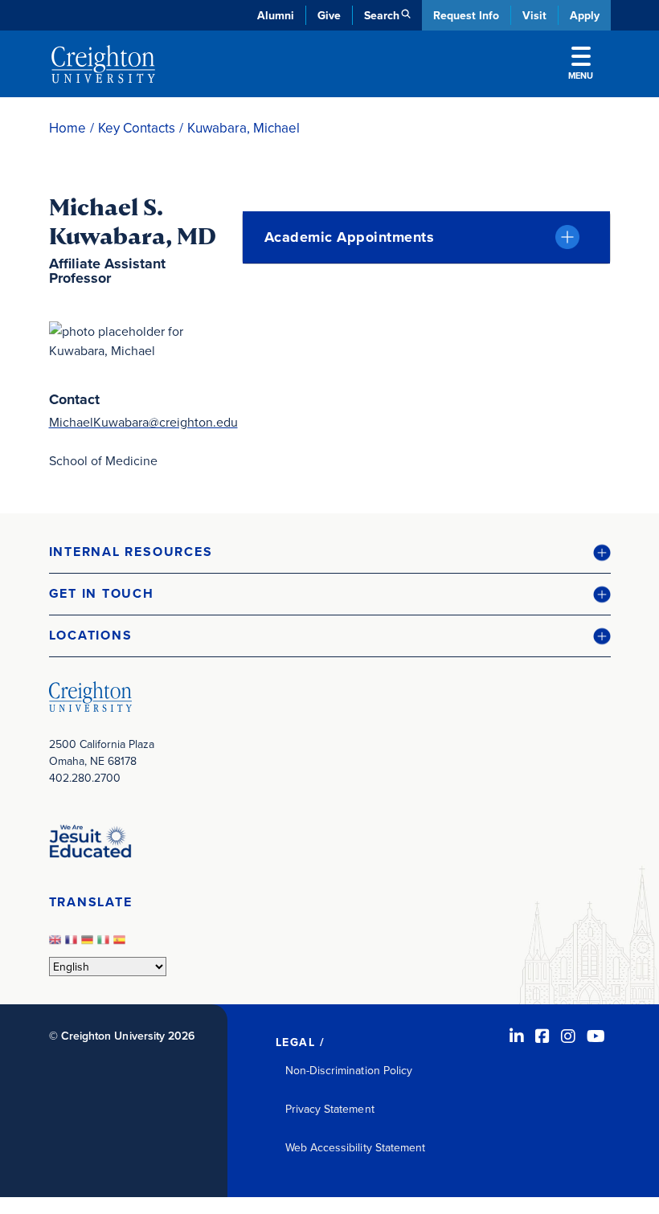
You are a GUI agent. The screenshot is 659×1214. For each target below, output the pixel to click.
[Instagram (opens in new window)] (568, 1036)
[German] (89, 944)
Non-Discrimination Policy (349, 1070)
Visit (534, 15)
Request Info (466, 15)
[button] (330, 552)
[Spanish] (121, 944)
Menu (580, 75)
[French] (73, 944)
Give (329, 15)
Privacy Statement (330, 1109)
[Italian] (105, 944)
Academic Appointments (349, 237)
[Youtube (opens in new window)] (596, 1036)
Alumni (275, 15)
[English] (57, 944)
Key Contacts (136, 128)
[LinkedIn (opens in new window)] (517, 1036)
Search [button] (381, 15)
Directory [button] (187, 386)
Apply (585, 15)
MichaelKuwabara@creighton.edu (143, 422)
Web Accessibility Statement (355, 1147)
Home (67, 128)
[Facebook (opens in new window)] (542, 1036)
